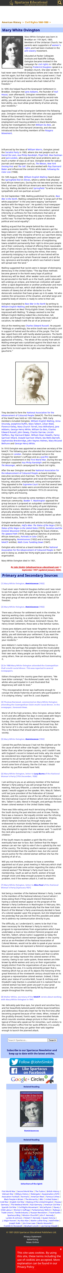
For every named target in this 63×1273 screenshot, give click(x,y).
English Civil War (17, 1202)
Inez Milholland (46, 426)
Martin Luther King (39, 1220)
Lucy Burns (39, 773)
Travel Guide (54, 1212)
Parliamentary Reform (41, 1210)
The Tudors (40, 1191)
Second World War (25, 1191)
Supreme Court (30, 484)
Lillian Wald (48, 423)
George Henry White (21, 429)
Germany (5, 1204)
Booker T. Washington (34, 500)
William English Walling (35, 177)
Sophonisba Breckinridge (13, 440)
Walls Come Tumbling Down (30, 542)
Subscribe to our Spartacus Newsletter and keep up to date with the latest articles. (32, 1052)
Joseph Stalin (15, 1223)
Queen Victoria (48, 1218)
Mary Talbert (35, 423)
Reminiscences (23, 539)
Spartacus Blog (13, 1215)
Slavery (56, 1207)
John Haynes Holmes (37, 440)
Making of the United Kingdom (39, 1202)
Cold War (4, 1202)
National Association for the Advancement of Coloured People (27, 414)
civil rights (43, 64)
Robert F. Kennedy (32, 1218)
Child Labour (6, 1210)
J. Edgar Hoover (9, 1220)
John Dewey (23, 432)
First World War (38, 459)
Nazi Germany (36, 1204)
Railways (56, 1210)
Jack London (12, 158)
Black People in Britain (13, 1199)
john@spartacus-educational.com (42, 567)
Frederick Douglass (42, 67)
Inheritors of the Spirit (31, 1183)
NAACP (4, 542)
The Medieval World (19, 1204)
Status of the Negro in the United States (19, 528)
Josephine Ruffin (19, 423)
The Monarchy (31, 1199)
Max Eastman (55, 155)
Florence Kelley (8, 426)
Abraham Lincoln (31, 1226)
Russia (58, 1202)
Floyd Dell (43, 155)
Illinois (27, 179)
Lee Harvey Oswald (49, 1226)
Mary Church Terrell (27, 426)
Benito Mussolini (44, 1223)
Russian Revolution (38, 1212)
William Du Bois (43, 124)
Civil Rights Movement (28, 1207)
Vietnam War (7, 1194)
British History (53, 1191)
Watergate (35, 1194)
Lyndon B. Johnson (14, 1218)
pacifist (44, 456)
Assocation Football (10, 1196)
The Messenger (8, 465)
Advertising (32, 1239)
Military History (22, 1194)
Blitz (41, 1199)
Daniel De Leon (8, 155)
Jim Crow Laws (29, 1223)
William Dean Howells (41, 435)
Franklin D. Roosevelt (13, 1226)
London (17, 454)
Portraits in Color (29, 536)
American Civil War (52, 1204)
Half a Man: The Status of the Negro (38, 525)
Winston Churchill (30, 1215)
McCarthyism (45, 1207)
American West (37, 1196)
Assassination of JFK (50, 1194)
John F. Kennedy (47, 1215)
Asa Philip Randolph (27, 155)
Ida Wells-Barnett (51, 437)
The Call (21, 166)
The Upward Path (9, 533)
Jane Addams (31, 91)
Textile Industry (22, 1212)
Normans (25, 1196)
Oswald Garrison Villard (29, 437)
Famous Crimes (52, 1196)
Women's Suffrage (22, 1210)
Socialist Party (12, 152)
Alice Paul (38, 885)
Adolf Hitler (54, 1220)
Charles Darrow (38, 432)
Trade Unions (7, 1212)
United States (51, 1199)
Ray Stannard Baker (20, 435)
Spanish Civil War (9, 1207)
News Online (32, 1242)
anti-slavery (30, 50)
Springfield (38, 188)
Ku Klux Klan (23, 1220)
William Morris (35, 149)
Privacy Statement (32, 1236)
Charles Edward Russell (37, 325)
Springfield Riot (13, 179)
